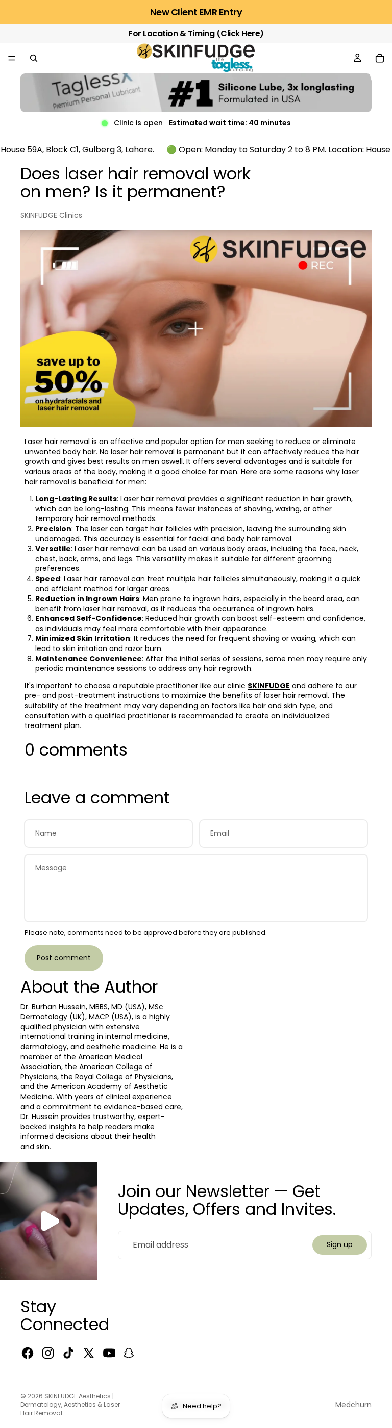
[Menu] (11, 58)
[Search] (33, 58)
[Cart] (380, 58)
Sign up (340, 1244)
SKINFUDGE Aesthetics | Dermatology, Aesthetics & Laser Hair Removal (70, 1405)
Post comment (64, 958)
